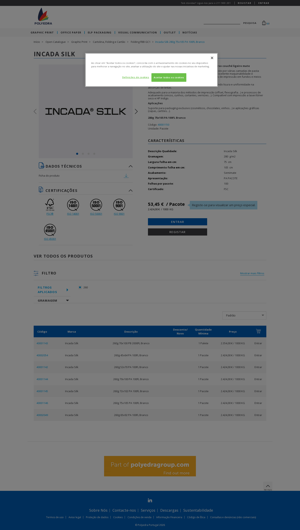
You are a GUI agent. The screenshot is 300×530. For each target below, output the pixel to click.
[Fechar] (212, 57)
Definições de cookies (135, 77)
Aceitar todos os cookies (169, 77)
